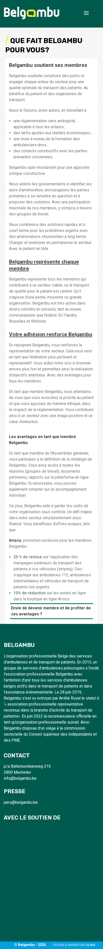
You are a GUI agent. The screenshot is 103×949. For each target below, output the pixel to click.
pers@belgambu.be (21, 802)
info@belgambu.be (20, 778)
